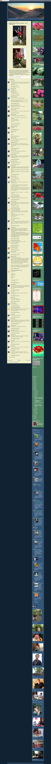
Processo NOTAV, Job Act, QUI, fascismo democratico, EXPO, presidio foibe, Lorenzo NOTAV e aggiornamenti (38, 502)
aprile (35, 410)
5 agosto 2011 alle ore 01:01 (15, 282)
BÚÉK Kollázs (40, 478)
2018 (34, 381)
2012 (34, 388)
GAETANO (36, 527)
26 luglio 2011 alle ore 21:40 (15, 129)
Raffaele (12, 251)
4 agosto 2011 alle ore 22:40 (15, 268)
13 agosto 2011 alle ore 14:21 (15, 323)
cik (11, 350)
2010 (34, 415)
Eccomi (35, 433)
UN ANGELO (40, 442)
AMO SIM (35, 562)
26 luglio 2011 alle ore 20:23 (15, 108)
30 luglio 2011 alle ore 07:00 (15, 225)
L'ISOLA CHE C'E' (37, 500)
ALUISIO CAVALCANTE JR (15, 270)
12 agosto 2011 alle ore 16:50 (15, 312)
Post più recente (10, 360)
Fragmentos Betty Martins (38, 518)
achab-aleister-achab (37, 549)
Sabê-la (39, 563)
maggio (35, 409)
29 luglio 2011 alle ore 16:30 (15, 199)
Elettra (12, 88)
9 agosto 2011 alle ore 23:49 (15, 301)
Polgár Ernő (36, 602)
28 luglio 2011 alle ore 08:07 (15, 174)
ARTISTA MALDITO (37, 592)
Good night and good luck (40, 492)
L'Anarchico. (36, 550)
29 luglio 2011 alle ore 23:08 (15, 218)
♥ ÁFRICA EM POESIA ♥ (38, 530)
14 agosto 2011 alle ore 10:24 (15, 328)
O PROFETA (36, 451)
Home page (19, 360)
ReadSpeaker (38, 430)
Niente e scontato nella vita (38, 510)
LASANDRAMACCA (37, 467)
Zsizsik (39, 583)
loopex (35, 477)
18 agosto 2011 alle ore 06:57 (15, 348)
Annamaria (12, 96)
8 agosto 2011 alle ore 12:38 (15, 295)
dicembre (35, 390)
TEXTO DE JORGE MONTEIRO (40, 573)
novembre (35, 391)
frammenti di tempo (37, 484)
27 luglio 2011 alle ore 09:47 (15, 148)
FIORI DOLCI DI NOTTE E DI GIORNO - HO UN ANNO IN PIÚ (38, 398)
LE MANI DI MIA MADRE (40, 468)
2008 (34, 417)
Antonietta (12, 161)
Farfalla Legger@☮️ (14, 105)
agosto (35, 395)
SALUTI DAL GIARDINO (37, 404)
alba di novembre (39, 485)
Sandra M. (12, 142)
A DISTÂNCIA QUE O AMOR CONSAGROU (40, 453)
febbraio (35, 412)
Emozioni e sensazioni (38, 556)
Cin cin (12, 132)
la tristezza (36, 461)
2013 (34, 387)
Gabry (12, 180)
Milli (11, 297)
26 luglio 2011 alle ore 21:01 (15, 112)
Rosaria (12, 114)
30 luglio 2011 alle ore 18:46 (15, 238)
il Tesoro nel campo (37, 490)
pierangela (12, 126)
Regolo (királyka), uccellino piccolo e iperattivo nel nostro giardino (40, 436)
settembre (36, 394)
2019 (34, 380)
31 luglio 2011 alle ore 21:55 (15, 245)
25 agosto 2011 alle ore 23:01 (15, 355)
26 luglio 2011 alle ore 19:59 (15, 86)
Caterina (12, 109)
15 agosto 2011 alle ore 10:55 (15, 338)
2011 (34, 389)
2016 (34, 383)
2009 (34, 416)
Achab (12, 284)
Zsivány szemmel (37, 582)
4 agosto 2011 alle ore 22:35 (15, 254)
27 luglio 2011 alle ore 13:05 (15, 159)
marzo (35, 411)
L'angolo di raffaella (14, 208)
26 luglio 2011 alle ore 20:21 (15, 103)
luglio (35, 396)
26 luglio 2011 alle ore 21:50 (15, 140)
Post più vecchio (28, 360)
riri (11, 291)
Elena (12, 165)
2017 (34, 382)
